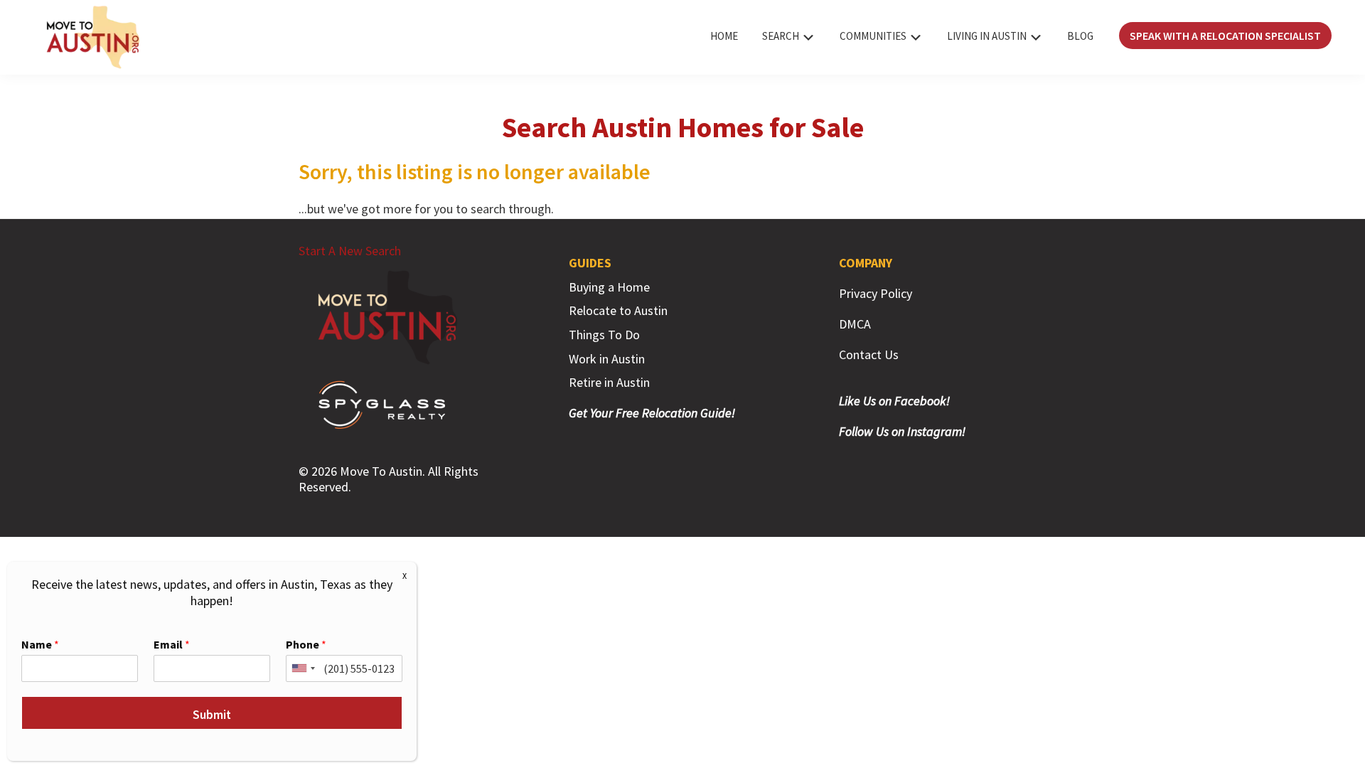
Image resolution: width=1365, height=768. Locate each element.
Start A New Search (350, 250)
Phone (306, 644)
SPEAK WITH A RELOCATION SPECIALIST (1225, 35)
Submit (212, 714)
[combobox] (303, 668)
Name (40, 644)
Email (172, 644)
